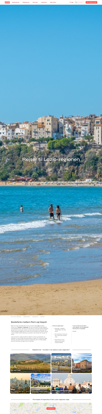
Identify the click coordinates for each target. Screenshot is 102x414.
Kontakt (43, 316)
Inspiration (35, 316)
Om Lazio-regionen (16, 316)
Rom (39, 325)
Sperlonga (26, 327)
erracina (20, 327)
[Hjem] (7, 2)
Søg (72, 2)
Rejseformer (27, 316)
